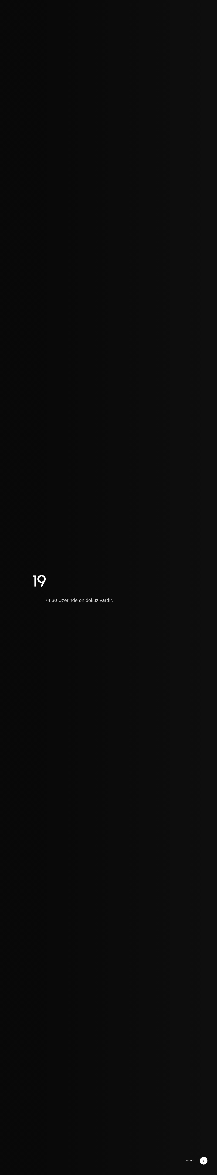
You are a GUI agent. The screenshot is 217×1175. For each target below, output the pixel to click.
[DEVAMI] (202, 1161)
